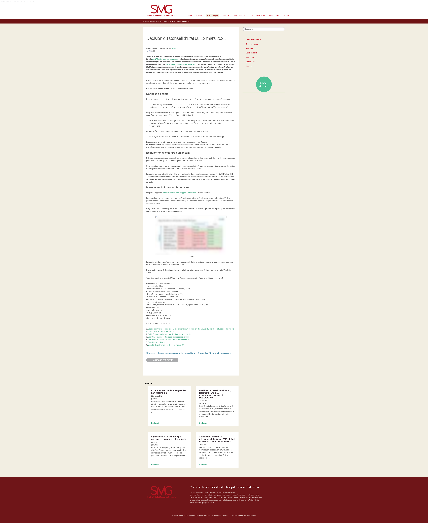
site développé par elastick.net (244, 515)
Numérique (150, 353)
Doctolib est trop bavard (156, 342)
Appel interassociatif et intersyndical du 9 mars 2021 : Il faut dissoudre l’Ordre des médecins (217, 439)
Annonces (250, 57)
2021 (160, 21)
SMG (173, 48)
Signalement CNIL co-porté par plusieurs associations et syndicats (168, 437)
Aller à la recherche (29, 1)
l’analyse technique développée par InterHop (179, 193)
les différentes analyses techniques (165, 59)
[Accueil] (158, 11)
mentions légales (221, 515)
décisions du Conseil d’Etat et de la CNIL (180, 64)
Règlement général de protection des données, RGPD (175, 353)
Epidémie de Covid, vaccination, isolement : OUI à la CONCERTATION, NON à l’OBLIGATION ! (215, 394)
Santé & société (239, 15)
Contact (286, 15)
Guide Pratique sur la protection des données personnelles (169, 334)
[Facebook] (149, 51)
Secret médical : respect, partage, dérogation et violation (168, 337)
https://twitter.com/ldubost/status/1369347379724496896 (168, 340)
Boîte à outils (274, 15)
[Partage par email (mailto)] (147, 51)
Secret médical (202, 353)
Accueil (145, 21)
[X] (154, 51)
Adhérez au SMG (264, 84)
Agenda (249, 66)
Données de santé (224, 353)
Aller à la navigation (6, 1)
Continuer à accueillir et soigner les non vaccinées (168, 391)
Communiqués (212, 15)
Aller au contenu (17, 1)
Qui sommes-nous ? (195, 15)
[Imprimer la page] (152, 51)
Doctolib (212, 353)
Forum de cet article (162, 359)
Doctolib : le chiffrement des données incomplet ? (166, 345)
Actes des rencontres (257, 15)
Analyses (225, 15)
